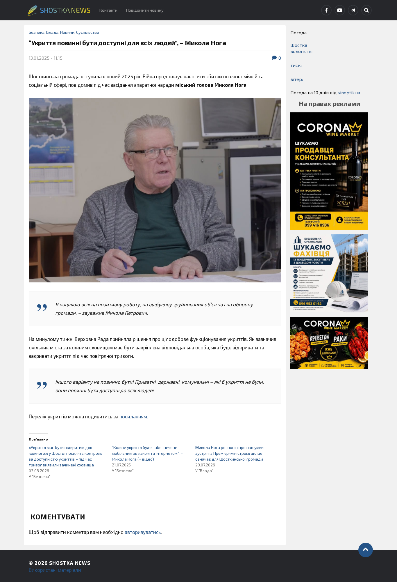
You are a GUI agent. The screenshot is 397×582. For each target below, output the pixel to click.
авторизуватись (143, 532)
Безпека (36, 32)
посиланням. (133, 416)
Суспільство (87, 32)
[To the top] (365, 550)
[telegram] (353, 10)
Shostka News (69, 563)
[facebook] (326, 10)
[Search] (366, 10)
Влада (52, 32)
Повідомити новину (145, 10)
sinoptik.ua (349, 92)
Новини (67, 32)
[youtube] (340, 10)
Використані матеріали (55, 570)
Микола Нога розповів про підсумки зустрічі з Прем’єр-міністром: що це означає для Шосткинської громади (229, 453)
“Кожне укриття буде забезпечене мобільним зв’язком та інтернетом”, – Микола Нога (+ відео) (147, 453)
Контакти (108, 10)
